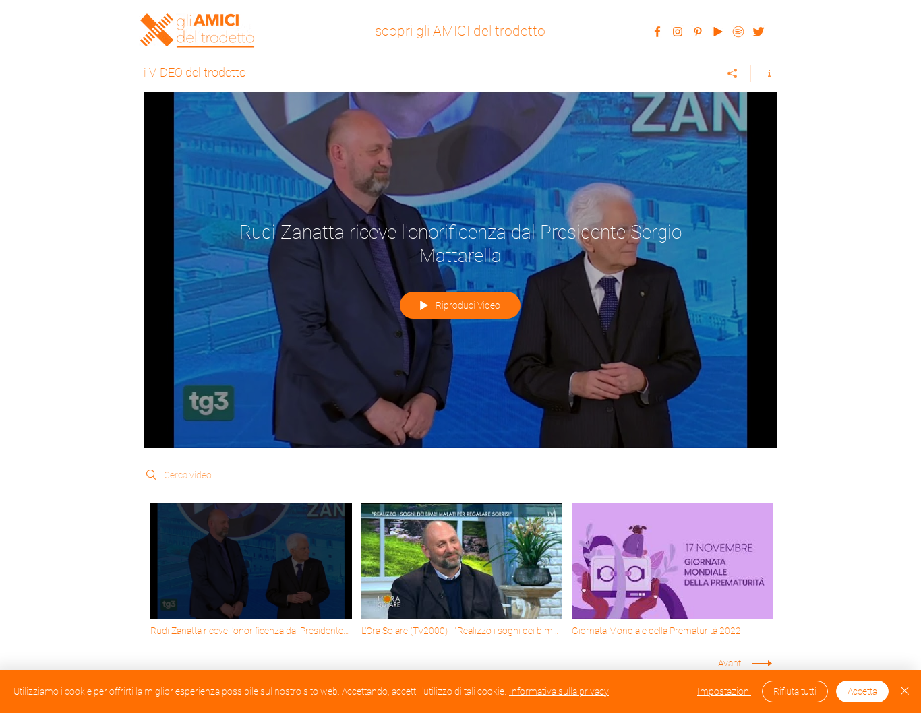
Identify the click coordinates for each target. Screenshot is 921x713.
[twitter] (758, 31)
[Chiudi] (905, 691)
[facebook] (657, 31)
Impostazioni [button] (724, 691)
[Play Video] (251, 570)
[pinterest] (698, 31)
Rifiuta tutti (794, 691)
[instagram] (677, 31)
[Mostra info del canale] (764, 73)
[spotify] (738, 31)
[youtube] (718, 31)
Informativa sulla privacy (559, 691)
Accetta (862, 691)
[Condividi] (732, 73)
